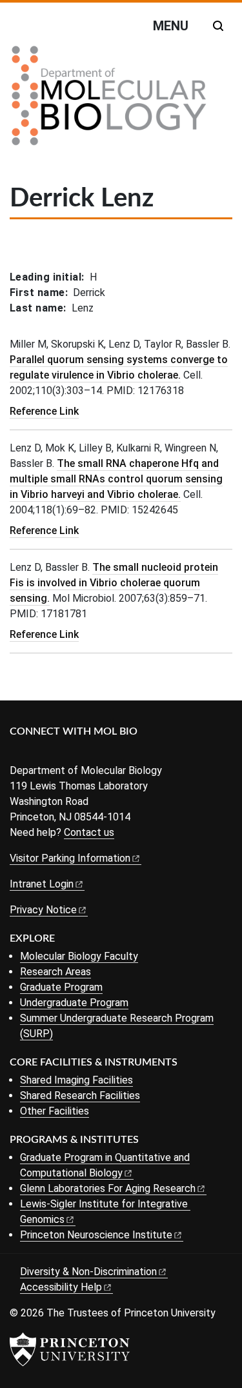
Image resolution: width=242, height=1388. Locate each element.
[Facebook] (18, 753)
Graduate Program (61, 987)
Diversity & (88, 1271)
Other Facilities (54, 1111)
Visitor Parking (70, 858)
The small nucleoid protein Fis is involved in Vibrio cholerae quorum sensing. (114, 582)
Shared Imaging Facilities (76, 1080)
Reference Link (44, 411)
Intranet (42, 884)
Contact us (89, 832)
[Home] (109, 100)
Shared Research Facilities (80, 1095)
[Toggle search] (218, 26)
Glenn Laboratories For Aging (108, 1188)
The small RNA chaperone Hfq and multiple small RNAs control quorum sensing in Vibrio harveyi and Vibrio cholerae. (116, 479)
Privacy (43, 910)
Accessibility (61, 1287)
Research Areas (55, 972)
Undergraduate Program (74, 1002)
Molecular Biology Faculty (79, 956)
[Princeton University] (70, 1349)
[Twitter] (37, 753)
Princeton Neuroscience (96, 1235)
